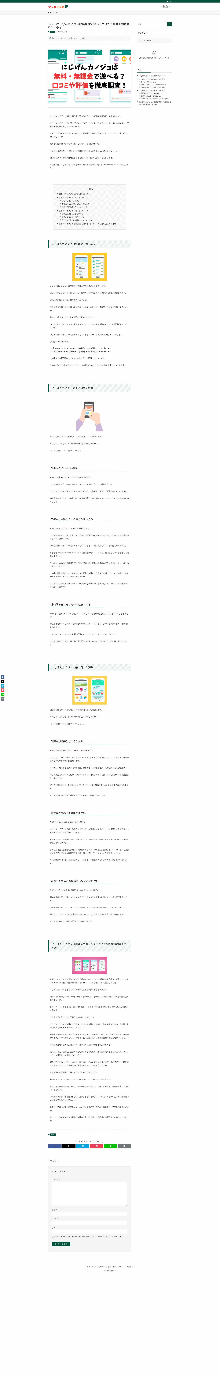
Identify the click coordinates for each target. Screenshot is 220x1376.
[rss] (167, 1)
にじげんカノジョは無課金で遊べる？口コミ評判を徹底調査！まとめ (87, 224)
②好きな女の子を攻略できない (73, 217)
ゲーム (53, 32)
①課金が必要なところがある (72, 214)
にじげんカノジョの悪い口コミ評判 (73, 211)
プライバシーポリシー (117, 1267)
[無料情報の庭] (58, 6)
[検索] (170, 1)
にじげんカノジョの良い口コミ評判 (73, 198)
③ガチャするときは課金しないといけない (77, 220)
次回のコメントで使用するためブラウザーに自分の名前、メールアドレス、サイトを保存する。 (88, 1236)
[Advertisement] (69, 1290)
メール (55, 1219)
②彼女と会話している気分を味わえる (75, 204)
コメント (56, 1179)
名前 (54, 1210)
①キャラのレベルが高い (71, 201)
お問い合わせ (102, 1267)
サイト (54, 1228)
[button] (55, 1146)
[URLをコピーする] (124, 1146)
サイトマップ (91, 1267)
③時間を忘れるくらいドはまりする (75, 207)
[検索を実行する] (169, 24)
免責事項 (130, 1267)
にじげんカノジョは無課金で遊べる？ (74, 194)
